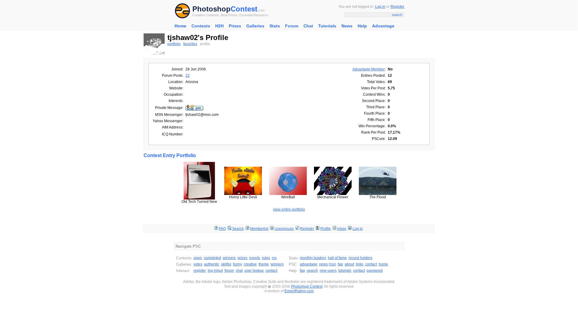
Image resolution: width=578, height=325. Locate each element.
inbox (341, 229)
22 (187, 75)
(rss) (332, 264)
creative (250, 264)
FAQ (222, 229)
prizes (242, 258)
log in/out (215, 270)
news (323, 264)
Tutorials (327, 25)
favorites (190, 44)
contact (271, 270)
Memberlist (259, 229)
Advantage (383, 25)
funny (237, 264)
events (254, 258)
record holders (360, 258)
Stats (274, 25)
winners (229, 258)
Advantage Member (369, 69)
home (383, 264)
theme (264, 264)
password (375, 270)
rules (266, 258)
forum (229, 270)
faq (340, 264)
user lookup (254, 270)
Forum (291, 25)
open (198, 258)
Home (180, 25)
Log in (380, 7)
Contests (200, 25)
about (349, 264)
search (312, 270)
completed (212, 258)
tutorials (344, 270)
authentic (211, 264)
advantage (308, 264)
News (347, 25)
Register (397, 7)
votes (198, 264)
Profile (325, 229)
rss (274, 258)
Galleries (255, 25)
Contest (244, 9)
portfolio (174, 44)
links (359, 264)
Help (362, 25)
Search (238, 229)
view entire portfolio (289, 209)
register (200, 270)
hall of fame (337, 258)
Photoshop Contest (306, 286)
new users (328, 270)
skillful (226, 264)
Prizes (235, 25)
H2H (219, 25)
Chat (308, 25)
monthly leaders (313, 258)
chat (239, 270)
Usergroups (284, 229)
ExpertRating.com (299, 291)
